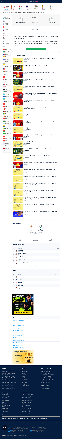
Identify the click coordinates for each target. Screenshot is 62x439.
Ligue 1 (23, 377)
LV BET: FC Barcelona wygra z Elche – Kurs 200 (35, 65)
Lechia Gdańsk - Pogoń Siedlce (47, 377)
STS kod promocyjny (26, 397)
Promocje (7, 12)
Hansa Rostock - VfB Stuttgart (47, 376)
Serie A (23, 376)
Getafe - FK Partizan (45, 388)
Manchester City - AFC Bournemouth (9, 384)
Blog (32, 418)
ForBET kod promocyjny (27, 399)
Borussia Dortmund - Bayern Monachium (10, 377)
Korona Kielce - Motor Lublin (8, 371)
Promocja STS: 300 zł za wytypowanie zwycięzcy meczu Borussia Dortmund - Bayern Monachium (39, 198)
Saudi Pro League (25, 385)
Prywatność (16, 418)
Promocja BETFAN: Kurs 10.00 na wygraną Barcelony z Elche (38, 79)
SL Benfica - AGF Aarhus (46, 385)
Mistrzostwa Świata (26, 387)
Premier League (25, 371)
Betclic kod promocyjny (27, 400)
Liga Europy (4, 397)
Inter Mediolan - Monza (7, 374)
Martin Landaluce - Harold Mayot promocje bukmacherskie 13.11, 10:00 (29, 12)
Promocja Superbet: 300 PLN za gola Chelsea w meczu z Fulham (40, 162)
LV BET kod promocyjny (26, 403)
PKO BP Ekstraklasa (25, 370)
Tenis (12, 12)
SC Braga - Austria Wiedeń (46, 390)
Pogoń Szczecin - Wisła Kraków (8, 388)
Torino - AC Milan (5, 390)
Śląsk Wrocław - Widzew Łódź (8, 376)
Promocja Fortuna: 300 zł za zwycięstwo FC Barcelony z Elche (39, 86)
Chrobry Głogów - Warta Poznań (47, 379)
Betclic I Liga (24, 380)
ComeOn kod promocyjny (27, 408)
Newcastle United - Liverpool (8, 387)
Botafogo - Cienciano (45, 382)
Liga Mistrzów (24, 379)
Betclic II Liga (24, 382)
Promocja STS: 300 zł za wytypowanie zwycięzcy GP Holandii (38, 204)
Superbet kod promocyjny (27, 394)
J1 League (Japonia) (26, 384)
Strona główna (3, 12)
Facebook (36, 418)
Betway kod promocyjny (27, 411)
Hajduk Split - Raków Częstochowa (48, 387)
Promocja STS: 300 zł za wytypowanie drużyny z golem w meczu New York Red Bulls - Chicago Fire (39, 184)
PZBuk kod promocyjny (26, 406)
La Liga (23, 373)
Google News (43, 418)
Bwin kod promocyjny (26, 413)
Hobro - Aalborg (44, 380)
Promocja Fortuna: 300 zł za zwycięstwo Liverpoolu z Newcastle (39, 114)
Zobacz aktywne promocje (36, 49)
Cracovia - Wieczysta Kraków (47, 370)
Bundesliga (24, 374)
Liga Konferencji (5, 396)
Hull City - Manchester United (8, 370)
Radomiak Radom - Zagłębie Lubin (9, 382)
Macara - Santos (44, 384)
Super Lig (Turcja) (5, 411)
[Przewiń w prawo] (58, 8)
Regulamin (22, 418)
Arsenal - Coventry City (46, 373)
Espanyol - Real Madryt (7, 379)
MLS (3, 414)
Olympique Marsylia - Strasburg (47, 374)
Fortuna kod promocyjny (27, 396)
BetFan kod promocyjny (27, 402)
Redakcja (9, 418)
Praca (28, 418)
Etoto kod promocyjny (26, 409)
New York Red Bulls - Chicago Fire (9, 380)
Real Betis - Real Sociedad (46, 371)
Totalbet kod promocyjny (27, 405)
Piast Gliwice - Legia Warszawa (8, 373)
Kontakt (4, 418)
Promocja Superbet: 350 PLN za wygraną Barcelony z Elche (38, 72)
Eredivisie (4, 409)
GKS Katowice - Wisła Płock (7, 385)
